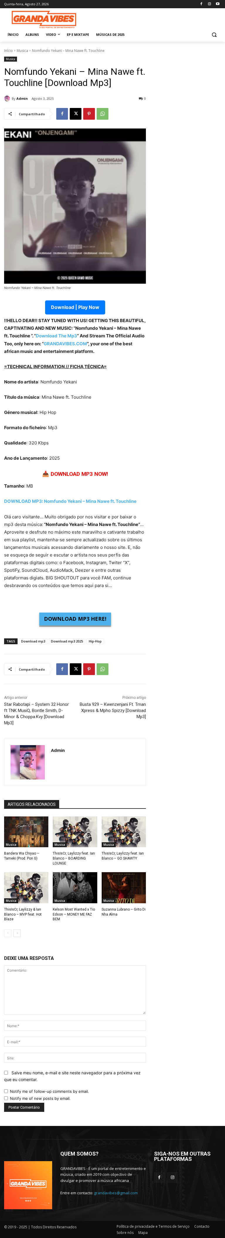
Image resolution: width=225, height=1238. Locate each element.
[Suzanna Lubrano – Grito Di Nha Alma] (124, 887)
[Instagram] (209, 4)
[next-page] (17, 933)
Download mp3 (33, 641)
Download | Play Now (75, 307)
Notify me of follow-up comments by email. (49, 1091)
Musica (22, 50)
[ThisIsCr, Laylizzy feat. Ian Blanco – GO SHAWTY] (124, 832)
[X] (75, 114)
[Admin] (8, 99)
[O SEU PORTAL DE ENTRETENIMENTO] (44, 19)
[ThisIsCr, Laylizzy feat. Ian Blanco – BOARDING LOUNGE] (75, 832)
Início (8, 50)
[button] (214, 35)
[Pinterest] (89, 114)
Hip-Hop (95, 641)
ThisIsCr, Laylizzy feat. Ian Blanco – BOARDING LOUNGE (74, 858)
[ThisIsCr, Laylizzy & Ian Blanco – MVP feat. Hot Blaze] (26, 887)
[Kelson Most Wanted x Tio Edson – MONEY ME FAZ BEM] (75, 887)
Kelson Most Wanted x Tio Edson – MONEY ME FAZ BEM (74, 914)
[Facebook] (201, 4)
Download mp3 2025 (67, 641)
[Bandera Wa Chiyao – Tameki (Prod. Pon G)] (26, 832)
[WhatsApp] (102, 114)
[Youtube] (217, 4)
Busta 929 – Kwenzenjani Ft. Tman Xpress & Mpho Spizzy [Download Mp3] (113, 710)
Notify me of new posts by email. (40, 1098)
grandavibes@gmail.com (116, 1192)
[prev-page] (7, 933)
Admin (22, 98)
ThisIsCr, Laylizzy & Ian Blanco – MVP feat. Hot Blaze (23, 914)
